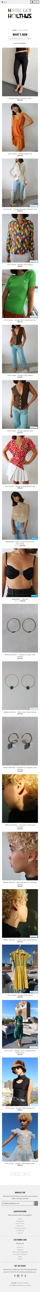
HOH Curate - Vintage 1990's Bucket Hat (20, 1108)
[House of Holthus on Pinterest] (22, 1276)
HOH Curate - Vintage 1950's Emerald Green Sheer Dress (20, 1052)
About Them (20, 1223)
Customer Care (20, 1228)
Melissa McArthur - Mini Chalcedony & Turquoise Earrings (20, 883)
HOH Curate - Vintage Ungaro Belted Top (20, 486)
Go (36, 1203)
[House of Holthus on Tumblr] (25, 1276)
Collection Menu (19, 43)
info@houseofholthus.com (27, 1272)
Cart (36, 2)
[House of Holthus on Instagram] (18, 1276)
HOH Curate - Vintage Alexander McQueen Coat (20, 209)
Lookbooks (20, 1231)
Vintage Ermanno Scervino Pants (20, 98)
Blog (20, 1257)
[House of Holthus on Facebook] (15, 1276)
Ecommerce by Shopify (23, 1285)
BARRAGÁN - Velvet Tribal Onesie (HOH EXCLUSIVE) (20, 543)
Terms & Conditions (20, 1254)
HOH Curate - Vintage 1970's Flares (20, 375)
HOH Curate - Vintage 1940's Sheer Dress (20, 1164)
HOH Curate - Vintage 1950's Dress (20, 995)
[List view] (30, 38)
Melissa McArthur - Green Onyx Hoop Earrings (20, 712)
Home (14, 30)
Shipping (20, 1250)
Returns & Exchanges (20, 1252)
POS (10, 1285)
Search (20, 1259)
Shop (20, 1219)
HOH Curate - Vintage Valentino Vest (20, 431)
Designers (20, 1221)
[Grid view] (28, 38)
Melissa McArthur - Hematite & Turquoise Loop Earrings (20, 768)
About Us (20, 1226)
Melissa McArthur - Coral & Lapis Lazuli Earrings (20, 940)
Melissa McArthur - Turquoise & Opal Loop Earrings (20, 826)
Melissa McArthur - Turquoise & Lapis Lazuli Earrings (20, 656)
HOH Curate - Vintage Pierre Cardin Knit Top (20, 320)
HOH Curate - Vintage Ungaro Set (20, 154)
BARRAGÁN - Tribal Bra (20, 599)
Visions (20, 1233)
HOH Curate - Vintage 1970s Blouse (20, 265)
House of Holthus (23, 1283)
